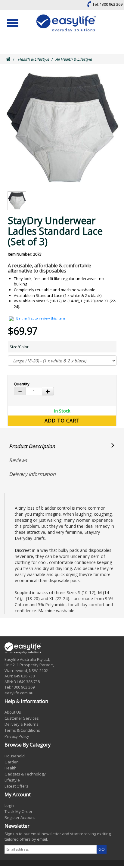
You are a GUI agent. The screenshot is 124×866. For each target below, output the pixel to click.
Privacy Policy (17, 736)
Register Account (20, 817)
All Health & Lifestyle (73, 59)
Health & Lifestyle (33, 59)
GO (101, 849)
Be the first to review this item (40, 318)
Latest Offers (16, 786)
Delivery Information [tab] (32, 474)
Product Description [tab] (32, 446)
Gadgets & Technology (25, 774)
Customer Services (22, 718)
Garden (12, 762)
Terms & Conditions (22, 730)
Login (9, 805)
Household (15, 756)
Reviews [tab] (18, 460)
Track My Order (19, 811)
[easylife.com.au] (67, 23)
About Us (13, 712)
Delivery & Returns (22, 724)
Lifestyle (12, 780)
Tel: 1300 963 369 (106, 4)
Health (11, 768)
